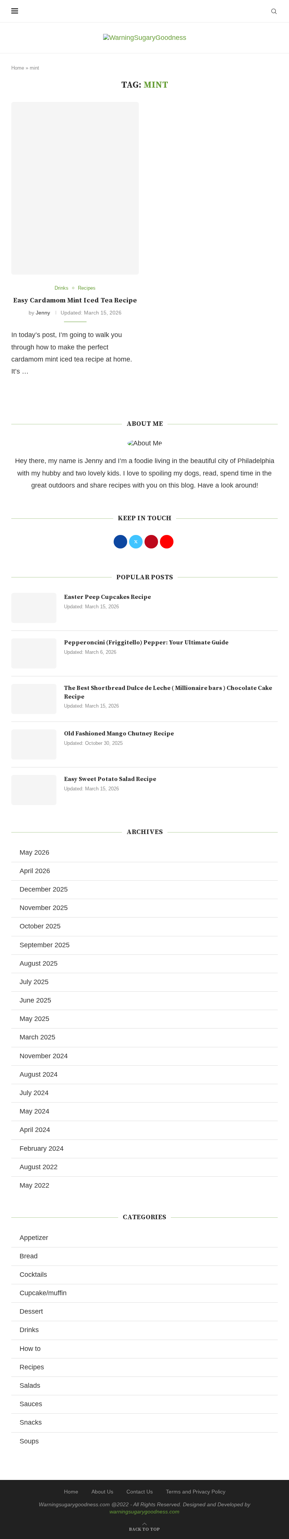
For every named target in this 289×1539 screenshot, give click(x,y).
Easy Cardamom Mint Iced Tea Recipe (75, 300)
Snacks (31, 1422)
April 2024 (35, 1129)
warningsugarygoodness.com (144, 1512)
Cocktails (33, 1274)
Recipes (32, 1367)
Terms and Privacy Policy (195, 1492)
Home (17, 68)
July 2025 (34, 982)
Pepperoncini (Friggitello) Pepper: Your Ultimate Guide (146, 642)
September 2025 (45, 945)
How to (30, 1348)
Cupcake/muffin (43, 1293)
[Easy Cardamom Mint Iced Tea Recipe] (75, 188)
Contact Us (139, 1492)
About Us (102, 1492)
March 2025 (37, 1037)
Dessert (31, 1311)
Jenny (43, 313)
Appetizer (34, 1237)
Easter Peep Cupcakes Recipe (107, 597)
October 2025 (40, 926)
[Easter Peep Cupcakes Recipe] (33, 608)
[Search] (274, 11)
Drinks (29, 1330)
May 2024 (34, 1111)
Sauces (31, 1404)
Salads (30, 1385)
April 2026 (35, 871)
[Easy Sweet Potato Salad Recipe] (33, 790)
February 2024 (42, 1148)
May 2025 (34, 1018)
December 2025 (44, 889)
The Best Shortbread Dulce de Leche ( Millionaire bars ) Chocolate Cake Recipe (168, 692)
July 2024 (34, 1093)
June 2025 (35, 1000)
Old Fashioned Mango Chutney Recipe (119, 733)
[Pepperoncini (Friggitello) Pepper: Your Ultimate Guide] (33, 653)
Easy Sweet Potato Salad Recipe (110, 779)
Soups (29, 1441)
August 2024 (39, 1074)
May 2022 (34, 1185)
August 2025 (39, 963)
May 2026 (34, 852)
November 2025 (44, 908)
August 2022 (39, 1167)
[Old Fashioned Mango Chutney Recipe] (33, 744)
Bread (29, 1256)
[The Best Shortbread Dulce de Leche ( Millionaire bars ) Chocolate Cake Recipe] (33, 699)
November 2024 (44, 1056)
